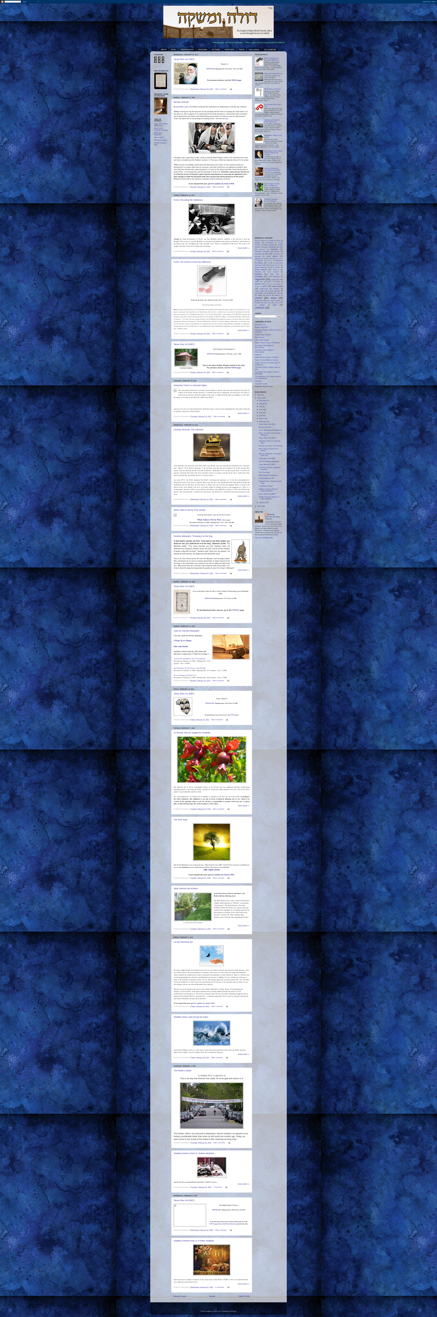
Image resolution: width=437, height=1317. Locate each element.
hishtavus (269, 260)
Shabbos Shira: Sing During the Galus (191, 1017)
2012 (259, 398)
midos (277, 274)
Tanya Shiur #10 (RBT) (184, 1200)
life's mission (275, 267)
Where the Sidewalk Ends (273, 73)
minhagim (259, 276)
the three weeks (273, 300)
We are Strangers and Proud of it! (185, 675)
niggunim (260, 279)
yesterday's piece (182, 107)
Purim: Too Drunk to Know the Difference (192, 262)
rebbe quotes (277, 286)
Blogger (233, 1311)
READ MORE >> (244, 248)
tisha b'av (267, 303)
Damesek (270, 514)
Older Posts (244, 1296)
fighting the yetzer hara (263, 258)
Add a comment (221, 89)
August (262, 403)
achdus (257, 243)
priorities (257, 286)
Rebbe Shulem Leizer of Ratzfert (266, 357)
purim (265, 286)
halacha (260, 260)
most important (274, 276)
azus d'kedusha (270, 247)
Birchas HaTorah (181, 102)
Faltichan (258, 355)
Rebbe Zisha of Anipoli (263, 335)
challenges (262, 249)
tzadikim (262, 305)
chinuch (277, 251)
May (261, 412)
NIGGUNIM (202, 50)
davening (258, 254)
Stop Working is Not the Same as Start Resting (189, 668)
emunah (258, 256)
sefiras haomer (274, 291)
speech (277, 295)
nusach (273, 279)
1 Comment (217, 1187)
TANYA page (236, 80)
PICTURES (216, 50)
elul (266, 254)
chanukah (274, 249)
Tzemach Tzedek (261, 384)
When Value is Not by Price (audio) (189, 510)
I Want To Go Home (183, 640)
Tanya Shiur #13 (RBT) (184, 344)
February (262, 421)
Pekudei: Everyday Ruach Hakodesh (271, 200)
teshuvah (258, 300)
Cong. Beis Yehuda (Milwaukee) (161, 124)
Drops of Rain (274, 240)
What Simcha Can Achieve (186, 888)
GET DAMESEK (270, 50)
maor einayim (273, 272)
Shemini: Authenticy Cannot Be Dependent (272, 169)
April (261, 415)
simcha (268, 295)
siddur (260, 295)
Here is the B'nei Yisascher (227, 1224)
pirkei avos (269, 284)
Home (212, 1296)
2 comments (219, 1287)
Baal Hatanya (260, 337)
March (261, 418)
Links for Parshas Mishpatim (186, 631)
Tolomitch (258, 381)
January (262, 502)
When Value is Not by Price (209, 519)
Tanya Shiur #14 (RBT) (184, 59)
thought (257, 303)
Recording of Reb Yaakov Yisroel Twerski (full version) (273, 152)
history (260, 263)
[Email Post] (230, 89)
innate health (261, 265)
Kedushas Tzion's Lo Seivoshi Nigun (190, 385)
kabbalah (272, 265)
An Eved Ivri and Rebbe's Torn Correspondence (190, 658)
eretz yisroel (272, 256)
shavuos (280, 293)
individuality (279, 263)
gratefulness (279, 258)
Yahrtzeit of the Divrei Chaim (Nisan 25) (272, 121)
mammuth (217, 1311)
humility (270, 263)
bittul (281, 247)
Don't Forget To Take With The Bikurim (271, 184)
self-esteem (259, 293)
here (226, 118)
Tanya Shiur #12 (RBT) (184, 586)
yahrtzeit (259, 307)
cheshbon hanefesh (262, 251)
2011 (259, 506)
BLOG (173, 50)
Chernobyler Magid (262, 340)
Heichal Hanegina (160, 140)
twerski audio (278, 303)
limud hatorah (261, 269)
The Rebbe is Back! (183, 1070)
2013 (259, 395)
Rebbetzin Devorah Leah (264, 386)
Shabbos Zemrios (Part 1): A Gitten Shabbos (194, 1241)
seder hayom (260, 291)
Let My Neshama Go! (183, 942)
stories (258, 297)
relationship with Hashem (269, 289)
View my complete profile (264, 538)
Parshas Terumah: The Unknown (188, 429)
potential (278, 284)
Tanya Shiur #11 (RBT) (184, 694)
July (261, 406)
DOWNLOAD (210, 69)
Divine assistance (260, 240)
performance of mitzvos (272, 281)
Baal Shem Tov (260, 324)
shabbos (270, 293)
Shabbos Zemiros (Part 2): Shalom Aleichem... (195, 1153)
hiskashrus (279, 260)
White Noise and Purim (272, 89)
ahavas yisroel (268, 245)
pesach (258, 284)
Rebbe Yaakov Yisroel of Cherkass (267, 343)
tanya (274, 297)
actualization (269, 243)
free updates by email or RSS (222, 184)
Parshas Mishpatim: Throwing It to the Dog (193, 536)
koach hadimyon (261, 267)
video (275, 305)
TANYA (241, 50)
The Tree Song (180, 820)
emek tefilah (277, 254)
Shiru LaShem (254, 50)
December (263, 400)
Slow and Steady (181, 646)
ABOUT (164, 50)
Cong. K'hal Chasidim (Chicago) (161, 129)
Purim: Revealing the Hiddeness (188, 200)
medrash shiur (261, 274)
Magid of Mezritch (261, 327)
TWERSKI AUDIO (187, 50)
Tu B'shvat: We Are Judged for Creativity (192, 733)
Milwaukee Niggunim (158, 134)
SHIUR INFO (229, 50)
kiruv (279, 265)
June (261, 409)
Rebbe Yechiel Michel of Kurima (266, 360)
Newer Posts (180, 1296)
